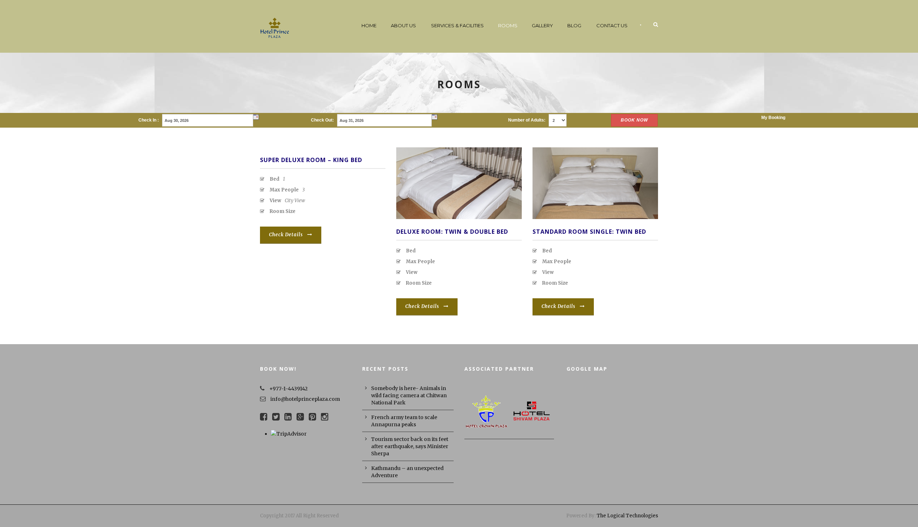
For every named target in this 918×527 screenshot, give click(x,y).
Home (369, 25)
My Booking (773, 117)
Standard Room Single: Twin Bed (589, 232)
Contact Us (612, 25)
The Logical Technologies (627, 516)
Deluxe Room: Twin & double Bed (452, 232)
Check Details (286, 235)
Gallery (542, 25)
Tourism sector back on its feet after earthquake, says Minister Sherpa (409, 446)
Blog (574, 25)
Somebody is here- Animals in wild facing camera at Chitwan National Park (409, 395)
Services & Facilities (457, 25)
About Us (403, 25)
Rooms (507, 25)
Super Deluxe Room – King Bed (311, 160)
